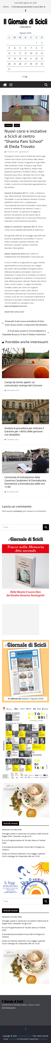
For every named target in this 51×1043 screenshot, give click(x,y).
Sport (17, 125)
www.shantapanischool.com (15, 306)
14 (31, 53)
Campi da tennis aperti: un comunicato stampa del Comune (23, 384)
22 (36, 58)
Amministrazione (8, 1008)
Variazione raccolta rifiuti (12, 829)
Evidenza (8, 125)
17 (9, 58)
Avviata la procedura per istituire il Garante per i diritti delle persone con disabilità (24, 431)
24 (9, 64)
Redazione (25, 152)
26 (20, 64)
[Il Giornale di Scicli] (5, 85)
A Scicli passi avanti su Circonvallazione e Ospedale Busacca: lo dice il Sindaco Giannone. (24, 333)
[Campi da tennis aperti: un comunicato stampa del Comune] (25, 349)
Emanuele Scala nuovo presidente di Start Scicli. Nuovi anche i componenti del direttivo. (26, 323)
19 (20, 58)
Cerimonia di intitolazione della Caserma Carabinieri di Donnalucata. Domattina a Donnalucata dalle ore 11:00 (25, 482)
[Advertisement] (20, 619)
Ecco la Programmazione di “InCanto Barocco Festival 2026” (26, 6)
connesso (17, 511)
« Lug (24, 76)
